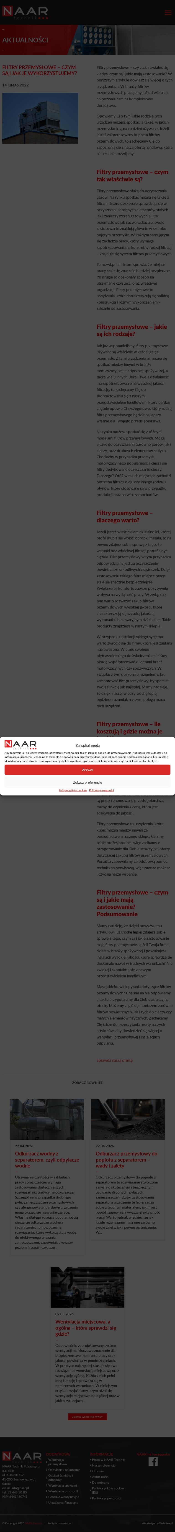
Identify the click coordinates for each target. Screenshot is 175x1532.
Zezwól (87, 769)
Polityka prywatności (101, 790)
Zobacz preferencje (87, 782)
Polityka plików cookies (73, 790)
